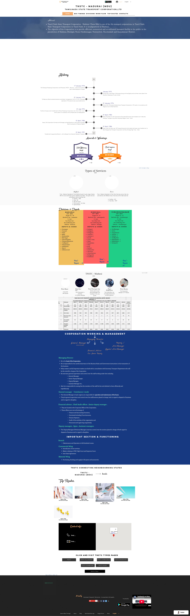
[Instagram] (99, 601)
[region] (81, 153)
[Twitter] (106, 601)
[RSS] (108, 601)
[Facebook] (103, 601)
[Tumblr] (101, 601)
